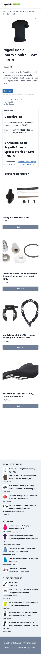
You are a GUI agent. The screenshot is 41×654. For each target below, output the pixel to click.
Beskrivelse (8, 111)
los (7, 104)
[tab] (20, 111)
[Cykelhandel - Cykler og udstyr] (11, 4)
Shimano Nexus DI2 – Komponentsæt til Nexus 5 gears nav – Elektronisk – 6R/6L (20, 276)
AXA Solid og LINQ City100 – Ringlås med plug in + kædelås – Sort (19, 336)
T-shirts (15, 11)
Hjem (4, 11)
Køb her (7, 91)
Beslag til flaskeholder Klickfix (17, 217)
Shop (9, 11)
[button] (36, 19)
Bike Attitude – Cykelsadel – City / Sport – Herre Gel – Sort (18, 395)
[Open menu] (36, 4)
